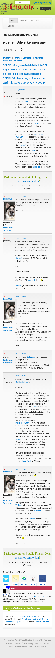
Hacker (23, 145)
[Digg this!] (16, 584)
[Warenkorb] (7, 11)
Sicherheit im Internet (12, 60)
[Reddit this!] (34, 584)
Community (45, 8)
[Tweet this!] (7, 584)
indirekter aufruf (37, 69)
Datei (33, 150)
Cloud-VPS (33, 8)
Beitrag (18, 285)
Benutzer (23, 20)
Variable (18, 505)
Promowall (35, 20)
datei (30, 65)
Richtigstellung (21, 382)
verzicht (18, 82)
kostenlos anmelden (27, 181)
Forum (13, 20)
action (7, 64)
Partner (25, 101)
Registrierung (44, 2)
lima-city (6, 57)
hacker (24, 69)
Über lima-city (27, 643)
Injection (37, 510)
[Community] (7, 19)
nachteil (38, 73)
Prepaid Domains (42, 621)
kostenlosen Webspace (8, 228)
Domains (23, 8)
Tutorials (10, 25)
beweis (23, 65)
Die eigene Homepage (33, 57)
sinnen (42, 78)
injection (7, 73)
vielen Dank (26, 461)
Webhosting (9, 640)
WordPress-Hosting (9, 8)
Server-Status (40, 646)
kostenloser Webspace (10, 4)
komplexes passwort (23, 73)
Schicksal (36, 166)
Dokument (31, 356)
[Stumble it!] (25, 584)
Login (34, 2)
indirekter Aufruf (22, 422)
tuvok (8, 353)
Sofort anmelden (41, 596)
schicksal (33, 78)
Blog (36, 643)
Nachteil (18, 258)
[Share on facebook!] (43, 584)
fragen (6, 69)
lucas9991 (7, 198)
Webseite (32, 280)
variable (8, 82)
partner (8, 77)
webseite (40, 82)
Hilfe (3, 13)
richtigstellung (20, 78)
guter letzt (15, 69)
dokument (40, 64)
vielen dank (29, 82)
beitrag (15, 65)
